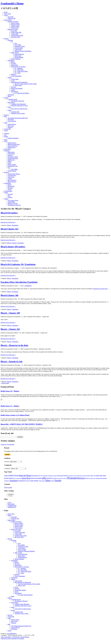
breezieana (35, 475)
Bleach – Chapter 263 (10, 329)
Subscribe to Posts (6, 638)
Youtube (10, 197)
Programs (10, 40)
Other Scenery (15, 27)
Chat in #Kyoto (12, 121)
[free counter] (8, 487)
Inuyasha (13, 63)
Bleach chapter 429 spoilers (13, 246)
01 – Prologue (18, 68)
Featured (6, 133)
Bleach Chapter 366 (9, 295)
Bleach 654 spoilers (9, 213)
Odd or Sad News (13, 146)
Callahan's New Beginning (18, 104)
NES (9, 195)
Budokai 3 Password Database (23, 51)
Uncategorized (8, 191)
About (6, 15)
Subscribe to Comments (17, 638)
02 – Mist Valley (19, 69)
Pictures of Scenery (13, 21)
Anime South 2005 (16, 32)
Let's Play (10, 194)
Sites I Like (11, 126)
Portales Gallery (15, 24)
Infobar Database (15, 59)
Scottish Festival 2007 (17, 35)
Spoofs (13, 90)
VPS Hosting (16, 637)
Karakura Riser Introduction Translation (19, 282)
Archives (6, 461)
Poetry (9, 107)
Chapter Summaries (13, 138)
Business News (12, 143)
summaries (6, 480)
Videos (9, 77)
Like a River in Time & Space (19, 108)
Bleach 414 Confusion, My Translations (18, 264)
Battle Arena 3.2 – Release (10, 406)
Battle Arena (18, 55)
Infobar (10, 161)
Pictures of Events (13, 29)
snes (95, 478)
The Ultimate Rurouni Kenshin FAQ (18, 118)
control (55, 475)
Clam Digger (18, 49)
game (91, 475)
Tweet (27, 480)
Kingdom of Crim (12, 166)
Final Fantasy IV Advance (18, 66)
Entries (11, 504)
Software (10, 127)
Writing (6, 98)
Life (5, 135)
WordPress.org (12, 507)
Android (6, 475)
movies (49, 478)
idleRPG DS (11, 160)
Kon (16, 43)
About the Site (12, 18)
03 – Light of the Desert (21, 71)
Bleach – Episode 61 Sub (11, 361)
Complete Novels (12, 99)
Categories (7, 468)
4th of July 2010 (15, 37)
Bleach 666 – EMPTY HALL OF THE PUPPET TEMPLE (22, 424)
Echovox (10, 155)
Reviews (13, 87)
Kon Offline (18, 45)
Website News (12, 147)
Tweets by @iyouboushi (7, 444)
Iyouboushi (18, 478)
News (5, 141)
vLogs (13, 80)
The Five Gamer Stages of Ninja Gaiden (26, 84)
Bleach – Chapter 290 (10, 313)
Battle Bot (22, 475)
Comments (12, 505)
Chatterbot (50, 475)
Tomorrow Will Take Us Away (19, 105)
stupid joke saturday (101, 478)
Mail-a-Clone (18, 85)
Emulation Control (20, 46)
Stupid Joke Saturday (17, 88)
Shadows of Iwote (13, 203)
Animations (11, 94)
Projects (6, 38)
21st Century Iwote (13, 200)
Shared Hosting (25, 637)
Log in (9, 502)
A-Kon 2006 (14, 34)
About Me (10, 17)
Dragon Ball (14, 65)
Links (5, 122)
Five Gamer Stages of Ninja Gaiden (82, 475)
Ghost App (98, 475)
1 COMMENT (28, 285)
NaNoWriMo (11, 202)
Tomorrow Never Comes (18, 113)
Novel (65, 478)
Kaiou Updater (19, 48)
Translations (11, 60)
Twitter (31, 480)
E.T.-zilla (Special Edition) (22, 93)
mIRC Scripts (15, 52)
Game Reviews (12, 175)
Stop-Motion (14, 91)
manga (39, 478)
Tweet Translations (16, 76)
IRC (15, 478)
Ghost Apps (11, 177)
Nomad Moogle (19, 57)
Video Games (15, 79)
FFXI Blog (11, 119)
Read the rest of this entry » (8, 222)
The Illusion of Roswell (17, 101)
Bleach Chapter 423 (9, 229)
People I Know (12, 124)
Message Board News (14, 144)
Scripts (9, 110)
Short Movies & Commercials (19, 82)
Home (6, 12)
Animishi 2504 (15, 112)
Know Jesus (7, 13)
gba (94, 475)
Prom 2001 (14, 31)
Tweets (10, 189)
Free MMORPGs (12, 633)
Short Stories (11, 102)
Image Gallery (8, 20)
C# (12, 41)
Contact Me (7, 129)
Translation (13, 480)
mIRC (44, 478)
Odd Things (7, 149)
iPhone (11, 478)
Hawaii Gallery (15, 23)
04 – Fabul (17, 73)
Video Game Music (6, 637)
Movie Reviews (12, 180)
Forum (6, 130)
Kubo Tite (34, 478)
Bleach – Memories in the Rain (14, 345)
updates (36, 480)
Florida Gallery (15, 26)
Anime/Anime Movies (14, 174)
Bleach (13, 62)
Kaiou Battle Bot (19, 54)
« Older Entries (5, 383)
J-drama (10, 178)
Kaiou (9, 163)
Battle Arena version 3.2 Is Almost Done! (15, 415)
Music (9, 96)
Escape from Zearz (13, 158)
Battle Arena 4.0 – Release (10, 391)
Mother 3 (13, 74)
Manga (6, 136)
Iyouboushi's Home (12, 3)
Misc (5, 116)
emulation (71, 475)
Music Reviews (12, 181)
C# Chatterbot (44, 475)
